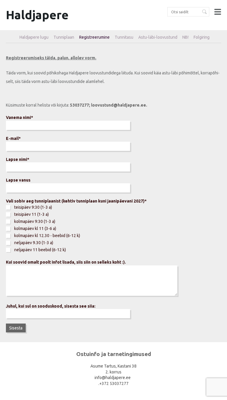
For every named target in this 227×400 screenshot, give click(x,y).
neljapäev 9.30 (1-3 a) (33, 242)
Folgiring (202, 37)
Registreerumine (94, 37)
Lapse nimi (16, 159)
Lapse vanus (18, 180)
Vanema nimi (18, 117)
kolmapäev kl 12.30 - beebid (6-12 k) (47, 235)
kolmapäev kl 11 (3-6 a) (35, 228)
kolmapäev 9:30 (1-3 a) (34, 221)
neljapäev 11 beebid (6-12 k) (40, 249)
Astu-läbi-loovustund (157, 37)
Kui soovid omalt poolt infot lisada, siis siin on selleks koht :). (66, 262)
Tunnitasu (124, 37)
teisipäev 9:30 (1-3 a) (33, 207)
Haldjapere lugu (34, 37)
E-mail (12, 138)
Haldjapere (37, 15)
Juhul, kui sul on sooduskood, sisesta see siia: (50, 306)
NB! (185, 37)
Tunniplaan (63, 37)
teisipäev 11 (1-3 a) (31, 214)
